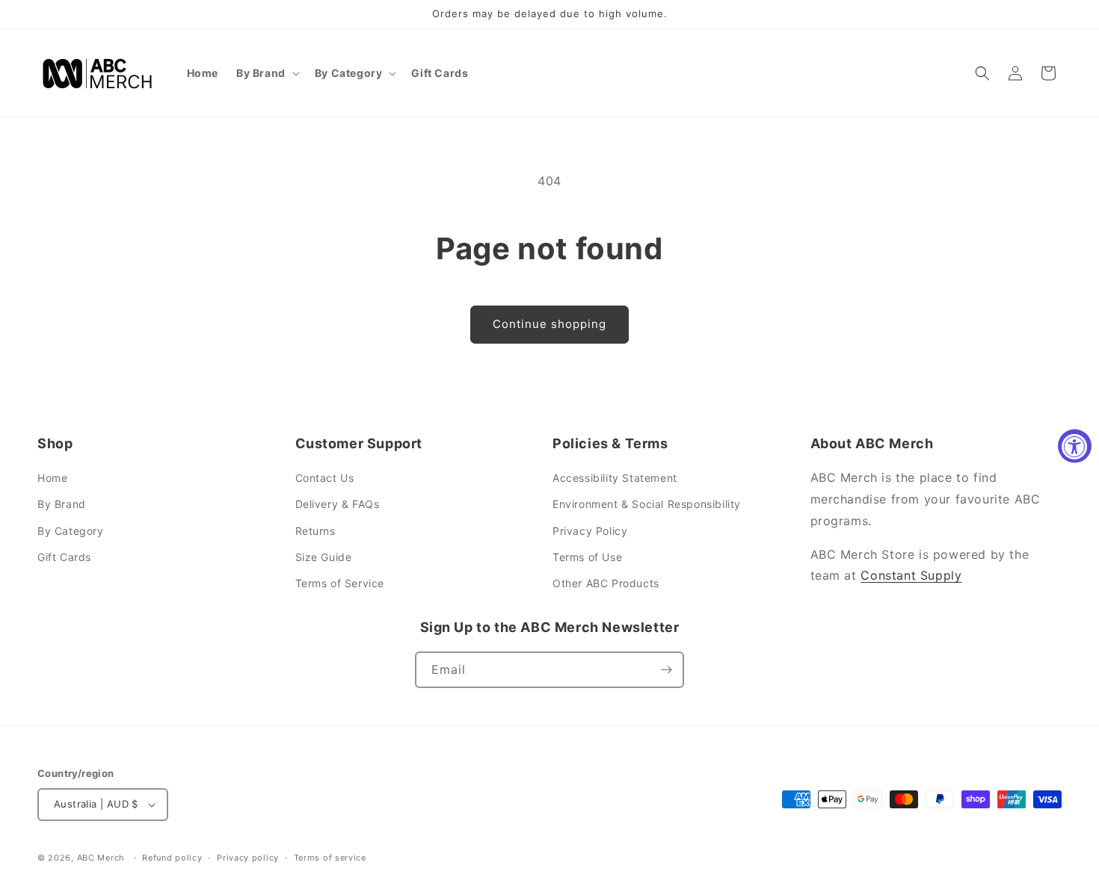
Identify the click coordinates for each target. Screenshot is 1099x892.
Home (52, 477)
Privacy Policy (589, 530)
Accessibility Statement (614, 477)
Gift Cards (64, 557)
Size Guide (323, 557)
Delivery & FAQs (337, 504)
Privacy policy (248, 857)
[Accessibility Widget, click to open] (1075, 446)
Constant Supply (911, 575)
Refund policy (172, 857)
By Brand (61, 504)
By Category (70, 530)
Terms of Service (340, 583)
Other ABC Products (605, 583)
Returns (315, 530)
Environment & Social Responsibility (646, 504)
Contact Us (324, 477)
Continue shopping (549, 324)
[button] (266, 73)
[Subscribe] (666, 669)
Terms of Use (587, 557)
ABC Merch (101, 857)
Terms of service (330, 857)
